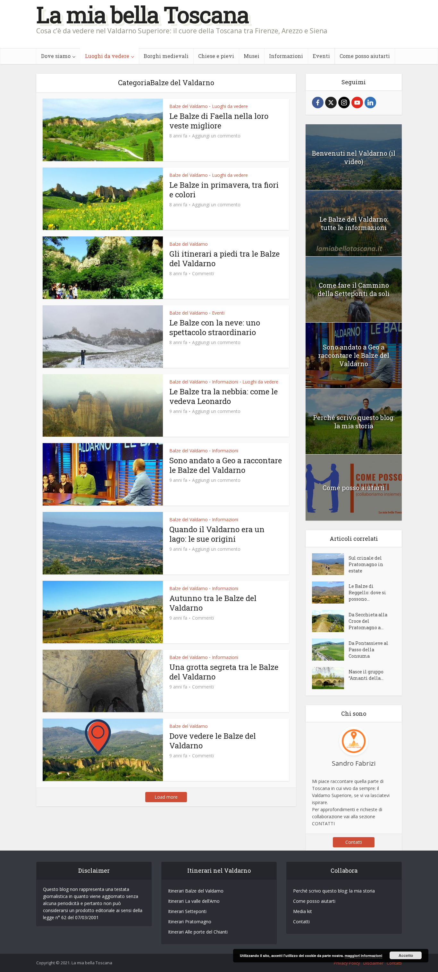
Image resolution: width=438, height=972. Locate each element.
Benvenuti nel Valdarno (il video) (353, 157)
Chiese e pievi (216, 56)
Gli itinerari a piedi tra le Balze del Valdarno (224, 258)
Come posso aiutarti (365, 56)
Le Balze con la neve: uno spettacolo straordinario (214, 327)
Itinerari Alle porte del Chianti (198, 932)
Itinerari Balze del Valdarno (195, 891)
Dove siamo (56, 56)
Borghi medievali (166, 56)
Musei (251, 56)
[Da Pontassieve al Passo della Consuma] (330, 649)
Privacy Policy (347, 963)
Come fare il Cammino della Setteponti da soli (354, 289)
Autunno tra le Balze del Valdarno (213, 603)
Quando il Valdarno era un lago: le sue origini (217, 534)
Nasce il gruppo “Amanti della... (366, 675)
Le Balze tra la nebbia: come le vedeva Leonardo (223, 396)
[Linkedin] (370, 102)
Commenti (203, 273)
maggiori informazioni (363, 955)
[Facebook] (318, 102)
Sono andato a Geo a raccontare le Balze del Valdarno (225, 465)
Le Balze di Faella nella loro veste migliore (218, 121)
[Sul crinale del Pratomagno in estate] (330, 564)
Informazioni (286, 56)
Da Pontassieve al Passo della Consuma (368, 649)
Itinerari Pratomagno (189, 921)
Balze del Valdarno (188, 106)
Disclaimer (373, 963)
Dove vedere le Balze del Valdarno (212, 741)
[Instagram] (344, 102)
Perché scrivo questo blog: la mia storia (354, 421)
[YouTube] (357, 102)
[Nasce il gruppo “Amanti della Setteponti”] (330, 678)
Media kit (302, 911)
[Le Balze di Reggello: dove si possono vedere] (330, 592)
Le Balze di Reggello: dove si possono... (367, 592)
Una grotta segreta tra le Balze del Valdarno (223, 672)
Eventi (321, 56)
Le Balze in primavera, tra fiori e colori (224, 190)
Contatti (353, 842)
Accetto (406, 955)
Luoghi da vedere (107, 56)
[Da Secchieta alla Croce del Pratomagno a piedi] (330, 621)
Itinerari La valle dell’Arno (194, 901)
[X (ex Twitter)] (331, 102)
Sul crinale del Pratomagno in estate (366, 564)
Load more (166, 797)
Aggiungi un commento (216, 136)
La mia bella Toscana (142, 14)
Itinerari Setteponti (187, 911)
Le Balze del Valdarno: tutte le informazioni (353, 223)
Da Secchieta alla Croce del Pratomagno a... (368, 621)
